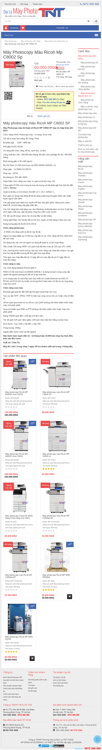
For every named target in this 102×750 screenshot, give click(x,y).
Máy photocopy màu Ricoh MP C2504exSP (55, 517)
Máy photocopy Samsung (85, 238)
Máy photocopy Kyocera (85, 231)
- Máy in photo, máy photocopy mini (88, 107)
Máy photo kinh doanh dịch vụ (56, 41)
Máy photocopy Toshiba (85, 174)
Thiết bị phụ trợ (85, 145)
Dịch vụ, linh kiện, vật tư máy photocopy (88, 150)
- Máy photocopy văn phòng (86, 81)
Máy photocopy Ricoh (85, 167)
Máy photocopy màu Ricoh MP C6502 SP (55, 393)
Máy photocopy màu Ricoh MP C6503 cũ (55, 455)
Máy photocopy (11, 41)
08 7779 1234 (76, 730)
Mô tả (30, 116)
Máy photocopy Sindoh (85, 200)
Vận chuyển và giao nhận (12, 686)
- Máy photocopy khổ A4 (86, 74)
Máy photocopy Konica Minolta (85, 224)
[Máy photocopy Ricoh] (60, 68)
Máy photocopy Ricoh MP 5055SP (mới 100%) (16, 393)
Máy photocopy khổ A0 (87, 129)
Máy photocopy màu (87, 113)
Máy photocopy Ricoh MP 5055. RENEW (56, 576)
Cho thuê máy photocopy (84, 135)
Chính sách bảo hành (11, 694)
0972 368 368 (90, 4)
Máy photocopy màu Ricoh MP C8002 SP (21, 44)
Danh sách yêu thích (60, 683)
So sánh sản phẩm (66, 86)
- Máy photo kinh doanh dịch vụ (86, 94)
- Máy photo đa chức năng (86, 101)
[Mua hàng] (69, 596)
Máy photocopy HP (87, 219)
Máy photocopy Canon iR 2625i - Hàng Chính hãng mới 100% (19, 517)
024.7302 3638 (9, 715)
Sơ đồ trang (32, 691)
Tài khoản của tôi (59, 677)
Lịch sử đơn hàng (59, 680)
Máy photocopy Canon (85, 180)
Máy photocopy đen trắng (30, 41)
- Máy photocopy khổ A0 (86, 67)
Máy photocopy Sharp (85, 207)
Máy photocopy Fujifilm (85, 187)
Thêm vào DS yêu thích (46, 86)
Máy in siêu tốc (85, 141)
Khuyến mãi (32, 688)
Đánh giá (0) (44, 116)
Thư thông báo (58, 686)
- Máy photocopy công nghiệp (86, 87)
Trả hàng (31, 685)
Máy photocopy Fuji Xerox (87, 194)
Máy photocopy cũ (86, 117)
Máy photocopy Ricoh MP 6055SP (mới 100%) (16, 455)
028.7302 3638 (11, 730)
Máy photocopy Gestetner (85, 214)
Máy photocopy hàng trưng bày (88, 122)
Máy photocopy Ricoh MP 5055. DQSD (19, 638)
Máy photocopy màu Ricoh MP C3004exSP (18, 576)
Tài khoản (14, 28)
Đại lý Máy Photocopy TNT (12, 677)
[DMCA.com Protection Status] (57, 746)
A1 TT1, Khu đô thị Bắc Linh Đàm (19, 709)
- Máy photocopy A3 (88, 62)
